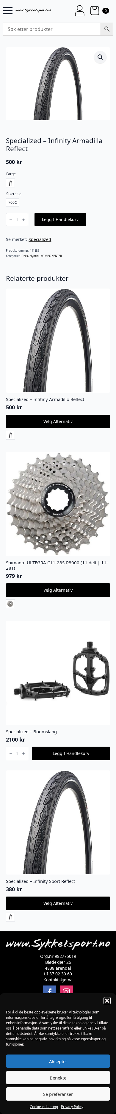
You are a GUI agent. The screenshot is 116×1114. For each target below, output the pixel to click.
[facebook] (49, 992)
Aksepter (58, 1061)
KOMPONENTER (51, 256)
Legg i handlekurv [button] (71, 753)
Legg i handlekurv (60, 219)
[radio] (10, 182)
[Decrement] (10, 219)
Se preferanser (58, 1094)
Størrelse (13, 193)
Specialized (40, 239)
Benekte (58, 1078)
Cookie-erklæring (44, 1106)
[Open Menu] (7, 10)
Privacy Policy (72, 1106)
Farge (11, 173)
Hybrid (34, 256)
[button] (107, 1001)
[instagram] (66, 992)
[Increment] (23, 219)
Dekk (24, 256)
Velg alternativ (58, 421)
